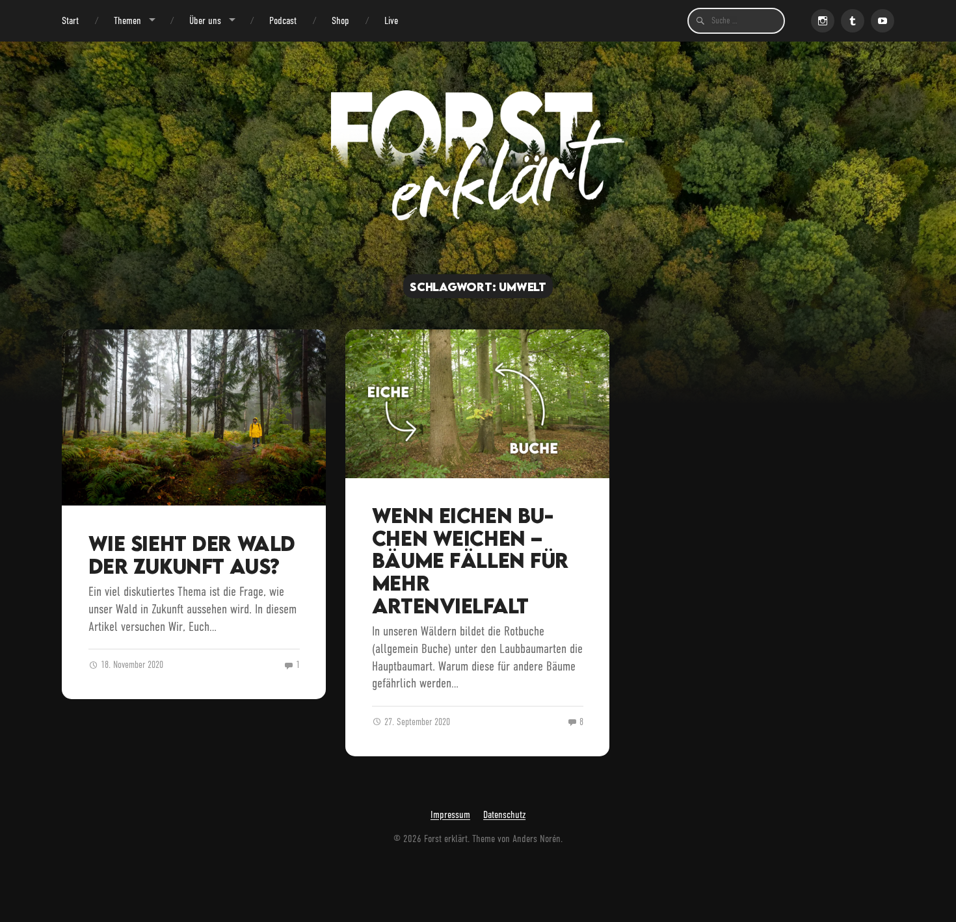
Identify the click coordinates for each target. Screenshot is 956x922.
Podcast (283, 20)
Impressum (450, 815)
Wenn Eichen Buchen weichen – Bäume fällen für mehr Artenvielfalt (470, 560)
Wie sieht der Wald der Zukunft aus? (191, 554)
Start (70, 20)
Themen (127, 20)
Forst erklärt (446, 838)
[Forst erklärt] (478, 155)
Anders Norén (536, 838)
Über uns (205, 20)
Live (391, 20)
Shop (340, 20)
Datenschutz (504, 815)
